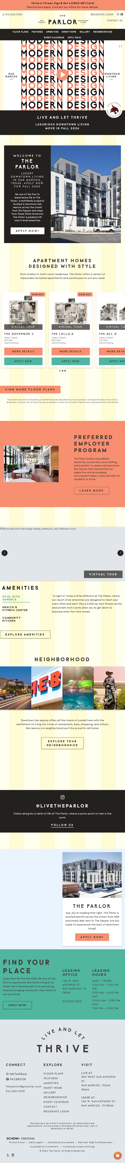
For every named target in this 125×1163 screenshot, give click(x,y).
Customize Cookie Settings (79, 1146)
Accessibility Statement (44, 1146)
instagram (18, 1074)
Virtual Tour (106, 574)
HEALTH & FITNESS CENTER (15, 609)
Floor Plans (20, 32)
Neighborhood (102, 32)
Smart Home (69, 32)
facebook (17, 1079)
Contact (50, 1107)
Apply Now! (27, 230)
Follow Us (62, 825)
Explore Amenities (25, 634)
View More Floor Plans (30, 389)
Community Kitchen (11, 619)
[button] (60, 370)
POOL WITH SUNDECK (11, 598)
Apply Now (74, 37)
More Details (27, 351)
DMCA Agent (36, 1142)
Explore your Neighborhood (62, 743)
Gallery (85, 32)
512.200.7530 (13, 14)
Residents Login (102, 14)
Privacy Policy (17, 1142)
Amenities (52, 32)
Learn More (94, 490)
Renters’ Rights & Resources (95, 1142)
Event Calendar (54, 37)
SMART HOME (53, 1088)
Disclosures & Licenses (61, 1142)
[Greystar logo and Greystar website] (28, 1137)
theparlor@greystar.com (23, 1086)
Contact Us (115, 20)
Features (37, 32)
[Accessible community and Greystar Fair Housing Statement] (8, 1155)
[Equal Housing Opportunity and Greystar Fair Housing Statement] (13, 1155)
